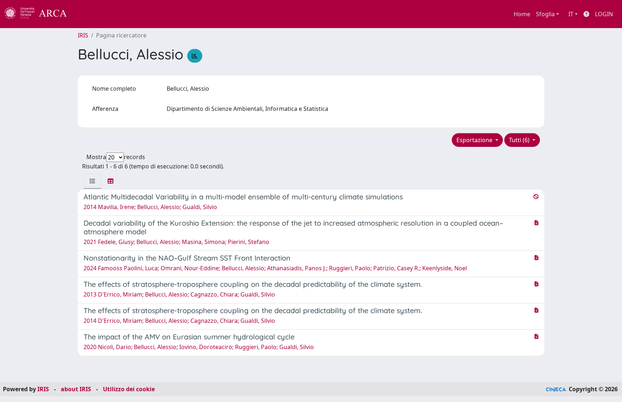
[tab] (93, 181)
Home (522, 14)
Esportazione (475, 140)
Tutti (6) (520, 140)
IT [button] (570, 14)
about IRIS (76, 389)
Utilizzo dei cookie (129, 389)
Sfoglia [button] (545, 14)
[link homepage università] (86, 14)
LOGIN (604, 14)
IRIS (83, 35)
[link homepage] (39, 14)
